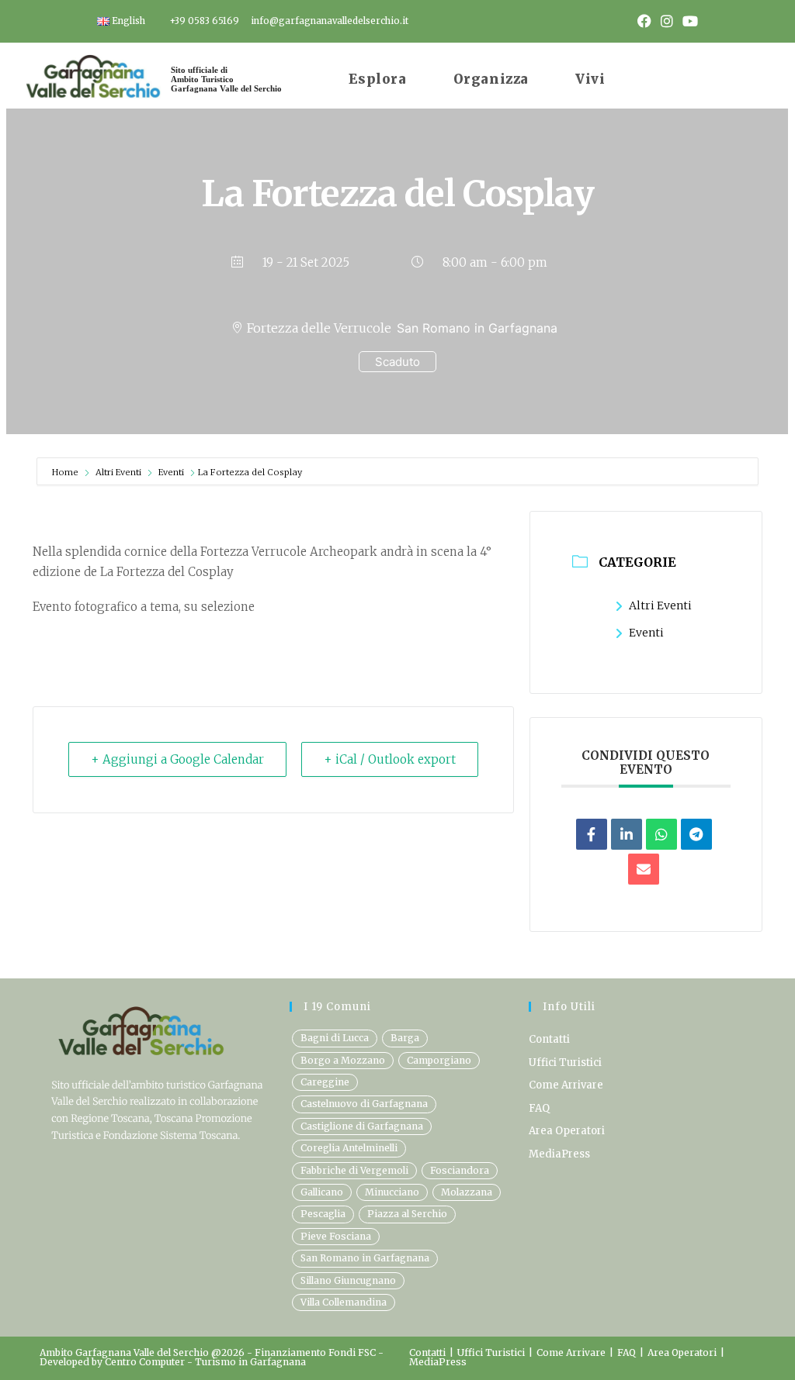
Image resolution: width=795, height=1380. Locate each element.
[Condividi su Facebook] (591, 834)
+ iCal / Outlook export (390, 759)
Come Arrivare (566, 1085)
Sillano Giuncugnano (348, 1280)
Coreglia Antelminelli (349, 1148)
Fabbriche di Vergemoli (354, 1170)
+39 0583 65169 (204, 21)
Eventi (171, 472)
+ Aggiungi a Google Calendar (177, 759)
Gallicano (321, 1192)
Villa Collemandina (343, 1302)
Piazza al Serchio (407, 1214)
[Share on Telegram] (696, 834)
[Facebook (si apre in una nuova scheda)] (644, 21)
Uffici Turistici (565, 1062)
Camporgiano (439, 1060)
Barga (405, 1038)
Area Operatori (567, 1130)
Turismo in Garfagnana (250, 1362)
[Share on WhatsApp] (661, 834)
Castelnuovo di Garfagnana (364, 1103)
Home (66, 472)
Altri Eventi (118, 472)
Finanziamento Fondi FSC (316, 1352)
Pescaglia (322, 1214)
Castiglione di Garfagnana (361, 1126)
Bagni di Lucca (334, 1038)
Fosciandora (459, 1170)
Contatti (549, 1039)
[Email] (643, 869)
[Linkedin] (626, 834)
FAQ (539, 1108)
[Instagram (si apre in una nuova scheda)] (667, 21)
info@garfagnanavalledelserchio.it (329, 21)
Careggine (324, 1082)
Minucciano (392, 1192)
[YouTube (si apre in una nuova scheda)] (688, 21)
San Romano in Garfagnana (364, 1258)
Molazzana (466, 1192)
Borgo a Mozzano (342, 1060)
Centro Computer (145, 1362)
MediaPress (559, 1154)
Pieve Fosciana (335, 1236)
